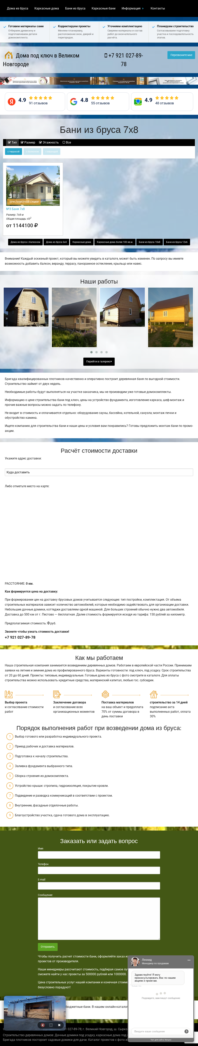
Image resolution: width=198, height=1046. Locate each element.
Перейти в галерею (98, 361)
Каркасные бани (103, 8)
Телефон (43, 864)
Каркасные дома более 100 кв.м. (115, 242)
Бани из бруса (75, 8)
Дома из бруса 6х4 (56, 242)
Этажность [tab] (50, 142)
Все (68, 142)
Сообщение (45, 895)
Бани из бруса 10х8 (149, 242)
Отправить (48, 946)
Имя (40, 848)
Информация (131, 8)
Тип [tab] (14, 142)
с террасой (14, 151)
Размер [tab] (29, 142)
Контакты (158, 8)
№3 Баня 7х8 (15, 209)
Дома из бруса (17, 8)
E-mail (41, 879)
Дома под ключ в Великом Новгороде (41, 60)
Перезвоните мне (181, 55)
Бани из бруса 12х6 (177, 242)
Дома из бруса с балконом (25, 242)
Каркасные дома (46, 8)
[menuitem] (17, 8)
